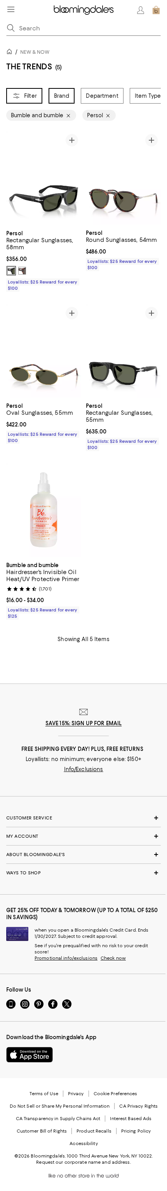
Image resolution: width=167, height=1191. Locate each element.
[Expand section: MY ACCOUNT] (83, 836)
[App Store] (29, 1054)
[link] (43, 259)
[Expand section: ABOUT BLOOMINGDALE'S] (83, 854)
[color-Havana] (22, 271)
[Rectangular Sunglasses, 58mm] (43, 178)
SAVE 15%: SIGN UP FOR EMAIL (83, 723)
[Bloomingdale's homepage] (11, 53)
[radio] (11, 271)
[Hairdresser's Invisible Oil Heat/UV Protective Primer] (43, 510)
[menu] (11, 9)
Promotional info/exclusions (66, 958)
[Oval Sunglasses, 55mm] (43, 351)
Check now (113, 958)
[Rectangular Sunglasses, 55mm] (123, 351)
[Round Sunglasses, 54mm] (123, 178)
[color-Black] (11, 271)
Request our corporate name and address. (83, 1162)
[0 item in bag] (156, 10)
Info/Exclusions (83, 769)
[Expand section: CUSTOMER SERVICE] (83, 818)
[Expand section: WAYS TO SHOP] (83, 873)
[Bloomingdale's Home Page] (84, 10)
